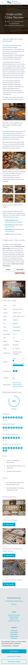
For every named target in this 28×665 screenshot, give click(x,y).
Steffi (8, 21)
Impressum (16, 645)
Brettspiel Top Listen (14, 621)
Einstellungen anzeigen (14, 661)
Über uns (14, 604)
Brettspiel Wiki (14, 619)
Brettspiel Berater (14, 617)
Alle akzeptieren (14, 651)
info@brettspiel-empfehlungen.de (14, 601)
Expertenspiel (8, 45)
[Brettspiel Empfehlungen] (14, 2)
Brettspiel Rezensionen (14, 615)
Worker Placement (18, 386)
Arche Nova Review (10, 520)
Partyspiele (14, 638)
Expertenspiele (15, 23)
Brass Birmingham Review (13, 580)
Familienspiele (14, 632)
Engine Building (10, 25)
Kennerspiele (14, 634)
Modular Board (19, 25)
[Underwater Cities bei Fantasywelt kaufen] (20, 273)
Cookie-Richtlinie (6, 645)
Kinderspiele (14, 630)
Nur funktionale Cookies (14, 656)
